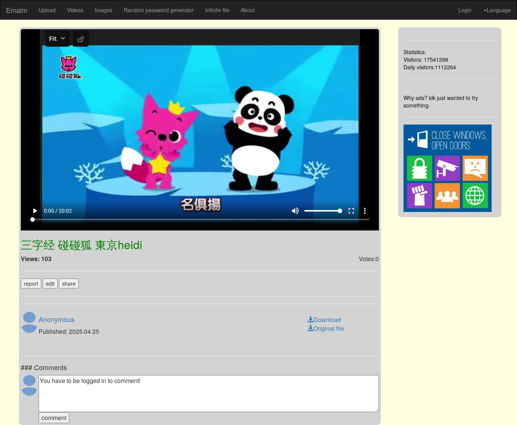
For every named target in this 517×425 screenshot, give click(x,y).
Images (103, 10)
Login (465, 10)
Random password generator (159, 10)
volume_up (295, 210)
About (248, 10)
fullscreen (351, 210)
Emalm (16, 10)
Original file (328, 328)
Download (327, 319)
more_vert (364, 210)
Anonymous (57, 319)
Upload (47, 10)
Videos (75, 10)
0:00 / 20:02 (58, 211)
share (69, 283)
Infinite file (217, 10)
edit (50, 283)
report (31, 283)
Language (499, 10)
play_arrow (34, 210)
